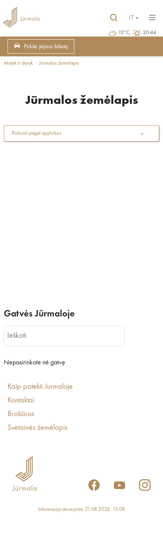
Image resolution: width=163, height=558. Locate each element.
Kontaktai (21, 400)
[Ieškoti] (114, 18)
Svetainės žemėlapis (37, 428)
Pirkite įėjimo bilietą (46, 47)
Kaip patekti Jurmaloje (40, 387)
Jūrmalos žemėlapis (59, 63)
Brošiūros (21, 414)
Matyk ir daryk (18, 63)
